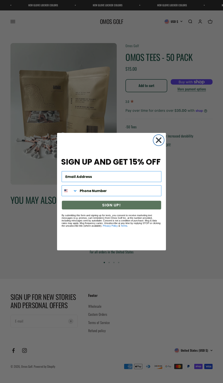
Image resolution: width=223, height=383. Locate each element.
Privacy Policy (110, 225)
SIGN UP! (111, 205)
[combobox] (70, 191)
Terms (124, 225)
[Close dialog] (158, 140)
